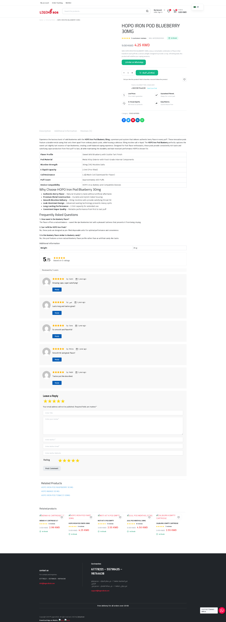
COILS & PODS (50, 20)
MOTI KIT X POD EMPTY (106, 520)
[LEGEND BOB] (49, 11)
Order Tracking (57, 3)
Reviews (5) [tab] (86, 131)
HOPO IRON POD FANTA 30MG (79, 523)
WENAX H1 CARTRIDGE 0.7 (48, 520)
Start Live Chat (152, 88)
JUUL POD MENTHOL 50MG (136, 520)
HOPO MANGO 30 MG (50, 491)
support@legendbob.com (100, 590)
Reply (57, 289)
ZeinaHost (80, 616)
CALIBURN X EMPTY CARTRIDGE (167, 523)
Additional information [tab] (65, 131)
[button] (184, 79)
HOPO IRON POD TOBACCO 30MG (55, 495)
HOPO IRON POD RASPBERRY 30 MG (57, 487)
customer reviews (138, 38)
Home (41, 20)
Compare (92, 522)
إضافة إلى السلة (148, 73)
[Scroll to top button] (221, 617)
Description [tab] (45, 131)
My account (44, 3)
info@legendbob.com (47, 583)
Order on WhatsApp (135, 62)
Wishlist (68, 3)
